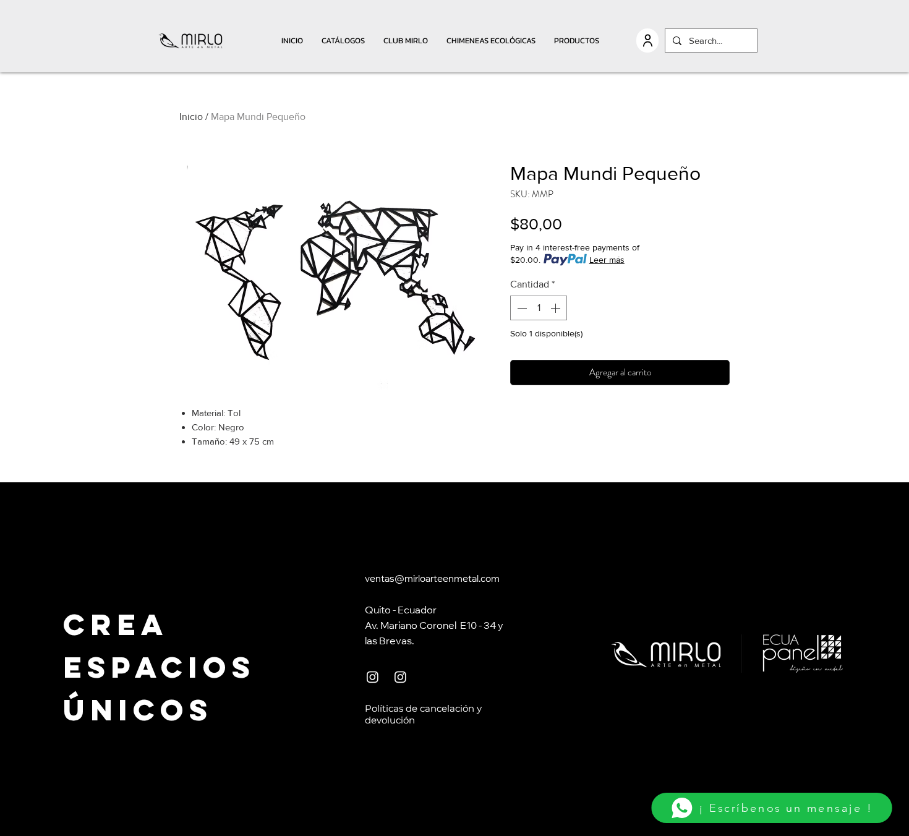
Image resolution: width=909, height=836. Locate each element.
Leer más (607, 260)
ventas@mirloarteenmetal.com (432, 579)
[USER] (647, 40)
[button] (343, 40)
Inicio (191, 116)
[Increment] (556, 308)
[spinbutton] (538, 308)
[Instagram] (372, 677)
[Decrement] (520, 308)
